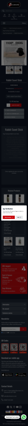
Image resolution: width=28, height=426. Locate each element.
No (18, 217)
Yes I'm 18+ (8, 217)
